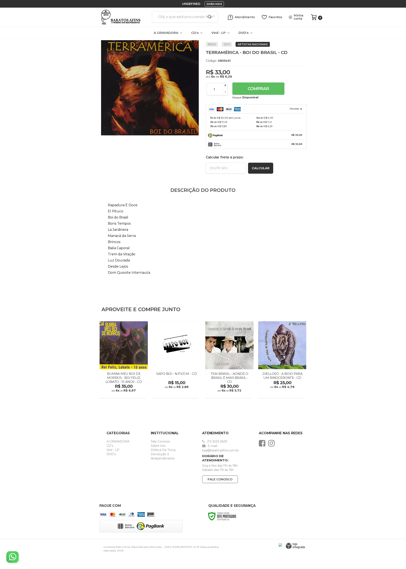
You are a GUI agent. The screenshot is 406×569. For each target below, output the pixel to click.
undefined (191, 4)
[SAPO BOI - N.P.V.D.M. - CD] (176, 360)
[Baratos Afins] (124, 17)
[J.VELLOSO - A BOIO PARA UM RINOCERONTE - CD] (282, 360)
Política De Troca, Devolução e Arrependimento (163, 454)
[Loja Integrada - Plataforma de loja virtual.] (295, 546)
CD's (227, 44)
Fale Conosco (160, 441)
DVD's (111, 454)
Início (212, 44)
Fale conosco (220, 479)
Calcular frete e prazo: (225, 157)
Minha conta (298, 17)
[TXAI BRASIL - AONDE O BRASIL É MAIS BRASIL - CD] (229, 360)
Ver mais (124, 393)
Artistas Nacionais (253, 44)
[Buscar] (208, 17)
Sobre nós (158, 446)
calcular (260, 168)
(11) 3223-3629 (216, 441)
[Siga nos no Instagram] (272, 443)
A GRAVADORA (118, 441)
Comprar (258, 88)
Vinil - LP (113, 450)
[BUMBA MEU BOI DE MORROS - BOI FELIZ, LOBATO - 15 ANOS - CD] (124, 360)
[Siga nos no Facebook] (263, 443)
